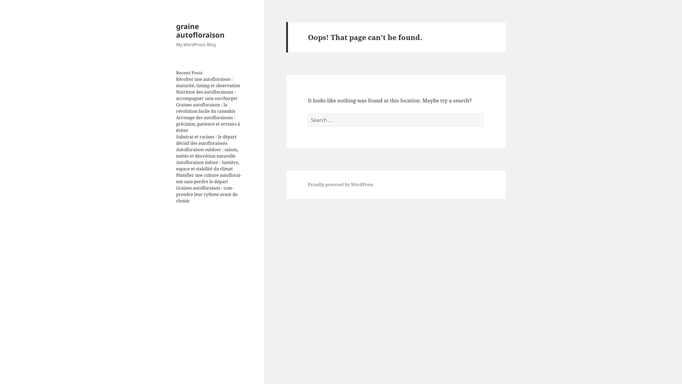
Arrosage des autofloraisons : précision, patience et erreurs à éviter (208, 124)
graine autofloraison (200, 30)
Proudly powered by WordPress (340, 184)
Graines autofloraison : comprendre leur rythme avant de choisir (207, 194)
